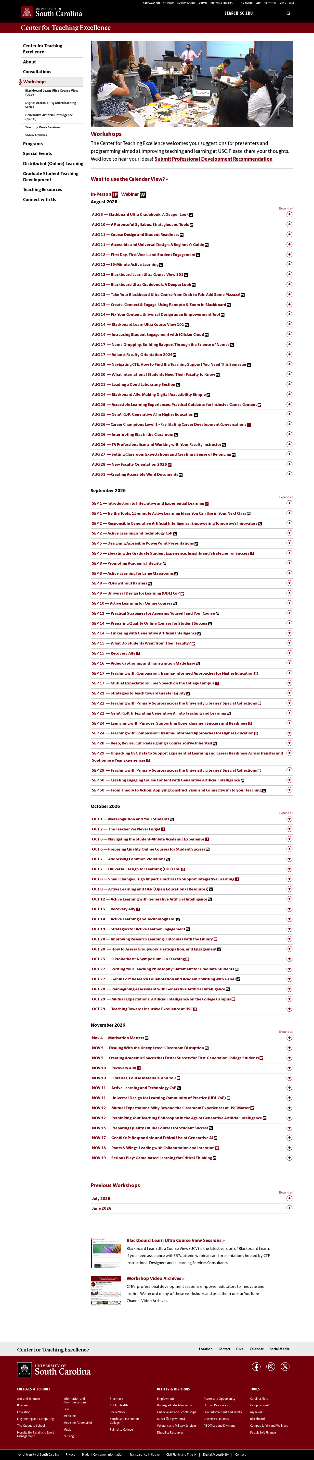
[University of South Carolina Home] (51, 12)
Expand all (286, 208)
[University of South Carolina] (54, 1370)
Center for (66, 27)
